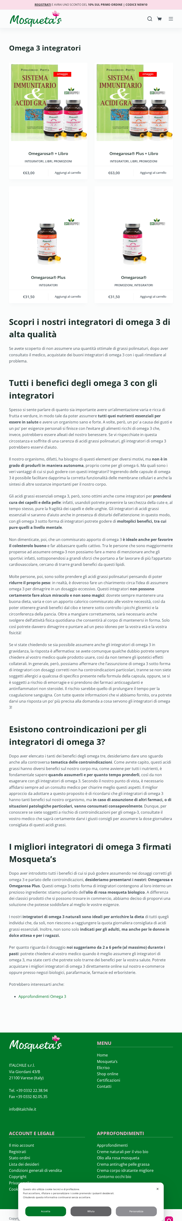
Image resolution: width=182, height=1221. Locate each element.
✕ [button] (157, 1189)
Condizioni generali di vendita (35, 1170)
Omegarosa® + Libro (48, 153)
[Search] (149, 18)
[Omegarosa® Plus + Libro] (134, 102)
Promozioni (63, 161)
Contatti (104, 1086)
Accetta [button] (45, 1211)
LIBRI (48, 161)
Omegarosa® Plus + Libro (133, 153)
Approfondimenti (112, 1145)
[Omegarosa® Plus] (48, 225)
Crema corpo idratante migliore (125, 1170)
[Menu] (171, 19)
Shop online (107, 1073)
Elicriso (103, 1067)
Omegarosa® (133, 277)
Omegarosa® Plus (48, 277)
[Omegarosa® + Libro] (48, 102)
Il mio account (21, 1145)
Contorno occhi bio (114, 1176)
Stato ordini (19, 1157)
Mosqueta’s (107, 1061)
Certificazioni (108, 1080)
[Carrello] (159, 18)
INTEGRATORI (34, 161)
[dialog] (91, 1202)
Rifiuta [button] (91, 1211)
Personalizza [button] (136, 1211)
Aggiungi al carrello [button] (68, 172)
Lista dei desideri (24, 1164)
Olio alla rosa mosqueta (118, 1157)
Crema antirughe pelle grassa (123, 1164)
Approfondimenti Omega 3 (42, 996)
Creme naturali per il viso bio (122, 1151)
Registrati (17, 1151)
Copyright (18, 1176)
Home (102, 1055)
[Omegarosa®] (134, 225)
